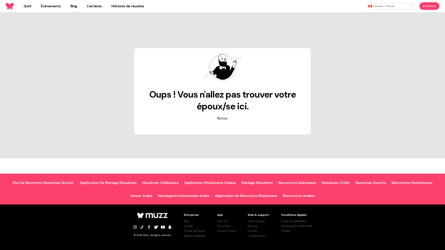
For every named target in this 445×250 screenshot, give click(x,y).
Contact (252, 231)
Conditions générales (293, 221)
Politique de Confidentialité (296, 226)
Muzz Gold (223, 226)
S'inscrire (429, 6)
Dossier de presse (194, 231)
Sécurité (252, 226)
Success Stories (226, 231)
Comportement (257, 236)
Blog (186, 221)
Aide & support (256, 221)
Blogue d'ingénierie (194, 236)
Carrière (188, 226)
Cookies (285, 231)
